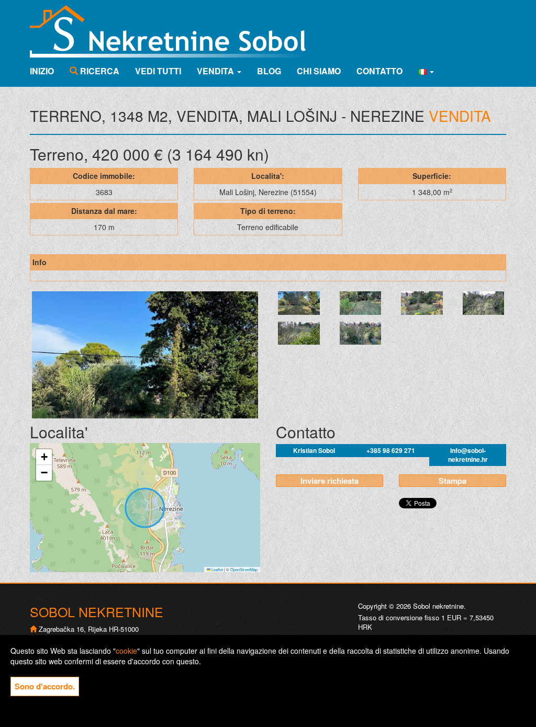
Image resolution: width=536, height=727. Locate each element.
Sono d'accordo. (45, 686)
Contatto (379, 71)
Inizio (42, 71)
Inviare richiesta (329, 480)
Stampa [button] (452, 480)
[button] (426, 71)
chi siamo (319, 71)
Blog (269, 71)
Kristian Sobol (314, 450)
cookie (126, 650)
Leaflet (216, 569)
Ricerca (98, 71)
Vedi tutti (158, 71)
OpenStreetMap (244, 569)
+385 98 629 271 (390, 450)
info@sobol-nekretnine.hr (468, 455)
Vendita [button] (216, 71)
